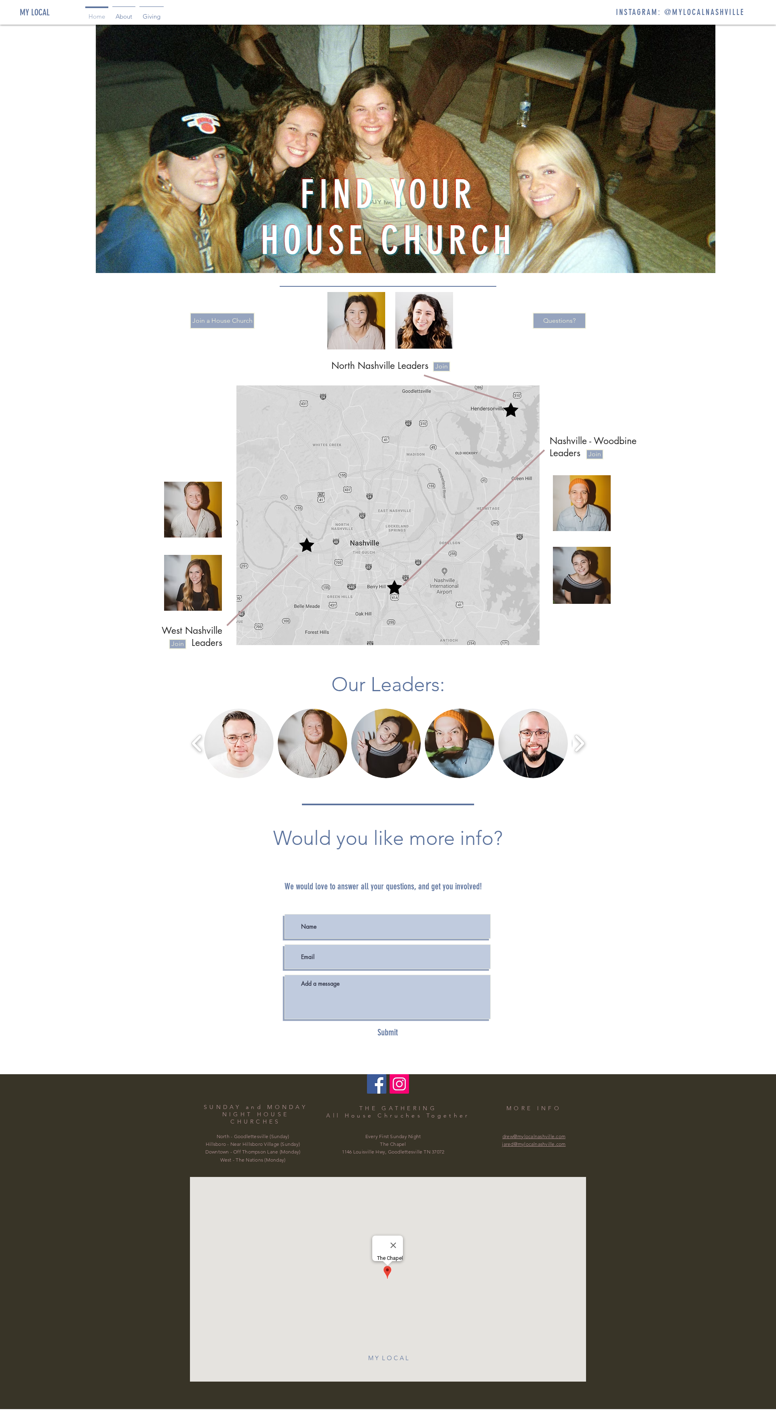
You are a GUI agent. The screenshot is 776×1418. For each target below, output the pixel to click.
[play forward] (579, 743)
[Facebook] (376, 1084)
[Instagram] (399, 1084)
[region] (356, 320)
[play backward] (197, 743)
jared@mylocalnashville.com (533, 1144)
